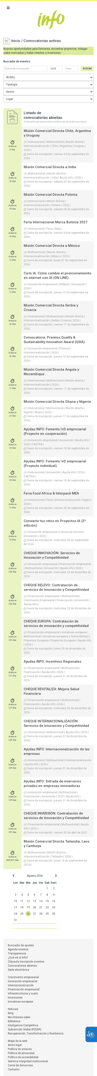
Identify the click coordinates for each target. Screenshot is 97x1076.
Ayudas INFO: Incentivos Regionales (52, 661)
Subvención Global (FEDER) (24, 1029)
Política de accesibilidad (23, 1057)
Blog (11, 1013)
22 (47, 907)
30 (53, 913)
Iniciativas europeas (20, 1001)
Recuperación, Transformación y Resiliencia (35, 1033)
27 (34, 913)
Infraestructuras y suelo (23, 993)
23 (53, 907)
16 (53, 901)
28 (40, 913)
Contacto (13, 1069)
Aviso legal (15, 1045)
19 (28, 907)
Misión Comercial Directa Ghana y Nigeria (57, 402)
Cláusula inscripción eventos (26, 961)
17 (15, 907)
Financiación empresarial (23, 989)
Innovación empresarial (22, 981)
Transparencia (17, 953)
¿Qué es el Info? (18, 957)
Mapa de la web (17, 1041)
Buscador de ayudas (21, 945)
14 (40, 901)
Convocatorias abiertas (22, 965)
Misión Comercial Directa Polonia (50, 195)
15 (47, 901)
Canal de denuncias (20, 1065)
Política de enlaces (20, 1049)
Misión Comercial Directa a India (50, 167)
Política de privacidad (21, 1053)
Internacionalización (21, 985)
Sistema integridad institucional (28, 1061)
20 (34, 907)
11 (21, 901)
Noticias (13, 1009)
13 (34, 901)
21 (40, 907)
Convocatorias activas (42, 41)
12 (28, 901)
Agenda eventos (18, 949)
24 (15, 913)
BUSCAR (87, 68)
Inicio (16, 41)
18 (21, 907)
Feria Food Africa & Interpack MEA (51, 493)
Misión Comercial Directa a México (52, 246)
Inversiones (15, 997)
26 (28, 913)
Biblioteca (14, 1021)
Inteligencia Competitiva (23, 1025)
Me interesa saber (19, 1017)
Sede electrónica (18, 969)
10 (15, 901)
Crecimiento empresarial (23, 977)
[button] (8, 8)
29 (47, 913)
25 (21, 913)
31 (15, 920)
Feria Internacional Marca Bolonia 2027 (56, 222)
